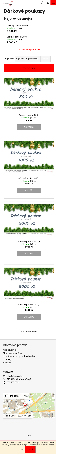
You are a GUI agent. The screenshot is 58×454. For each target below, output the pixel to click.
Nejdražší (20, 59)
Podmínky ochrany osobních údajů (19, 356)
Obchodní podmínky (12, 353)
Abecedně (45, 59)
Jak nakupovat (9, 350)
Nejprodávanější (32, 59)
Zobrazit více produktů (28, 49)
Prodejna (7, 362)
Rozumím (30, 449)
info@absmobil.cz (15, 376)
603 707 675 (12, 382)
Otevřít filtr (29, 68)
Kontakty (7, 359)
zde (21, 449)
